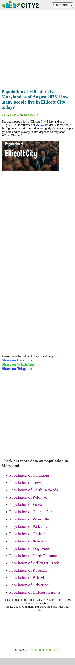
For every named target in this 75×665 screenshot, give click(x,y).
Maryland (16, 114)
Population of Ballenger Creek (34, 563)
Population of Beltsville (28, 577)
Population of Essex (25, 504)
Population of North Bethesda (33, 490)
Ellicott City (31, 114)
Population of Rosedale (28, 570)
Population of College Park (31, 512)
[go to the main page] (20, 8)
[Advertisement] (37, 48)
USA (5, 114)
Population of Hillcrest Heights (34, 592)
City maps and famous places (42, 649)
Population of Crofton (27, 533)
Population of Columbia (29, 475)
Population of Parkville (28, 526)
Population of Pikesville (29, 519)
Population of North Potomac (33, 555)
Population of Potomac (28, 497)
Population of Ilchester (28, 541)
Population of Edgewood (29, 548)
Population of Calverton (29, 585)
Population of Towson (27, 482)
